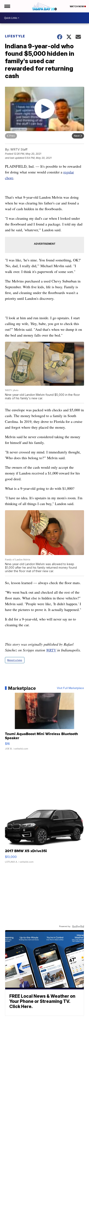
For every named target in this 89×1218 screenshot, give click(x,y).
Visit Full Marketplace (70, 688)
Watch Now (77, 6)
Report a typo (14, 660)
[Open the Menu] (7, 6)
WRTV (51, 650)
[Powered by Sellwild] (78, 926)
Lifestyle (15, 36)
